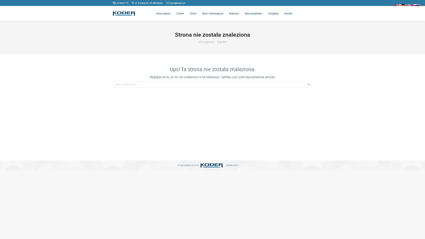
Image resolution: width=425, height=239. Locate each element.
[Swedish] (421, 5)
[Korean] (409, 5)
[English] (394, 5)
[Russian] (418, 5)
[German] (403, 5)
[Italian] (406, 5)
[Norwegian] (412, 5)
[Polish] (415, 5)
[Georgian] (400, 5)
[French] (397, 5)
